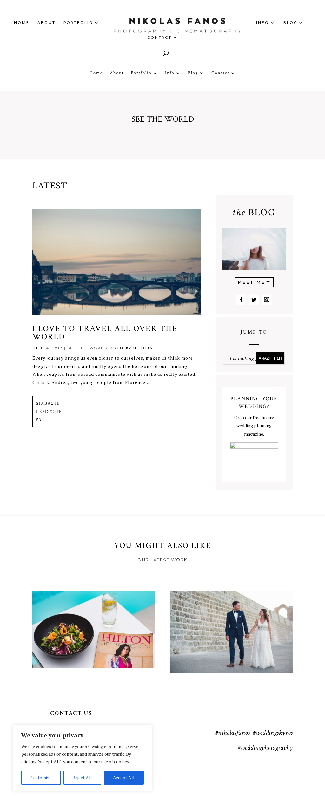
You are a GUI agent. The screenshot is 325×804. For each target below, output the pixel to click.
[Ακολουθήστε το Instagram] (267, 299)
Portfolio (78, 22)
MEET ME (251, 282)
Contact (159, 37)
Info (262, 22)
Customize (41, 777)
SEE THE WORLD (87, 348)
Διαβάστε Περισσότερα (49, 411)
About (46, 22)
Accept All (124, 777)
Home (22, 22)
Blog (290, 22)
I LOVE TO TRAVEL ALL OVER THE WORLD (104, 332)
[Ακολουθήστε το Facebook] (241, 299)
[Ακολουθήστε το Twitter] (254, 299)
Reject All (82, 777)
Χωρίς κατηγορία (131, 348)
